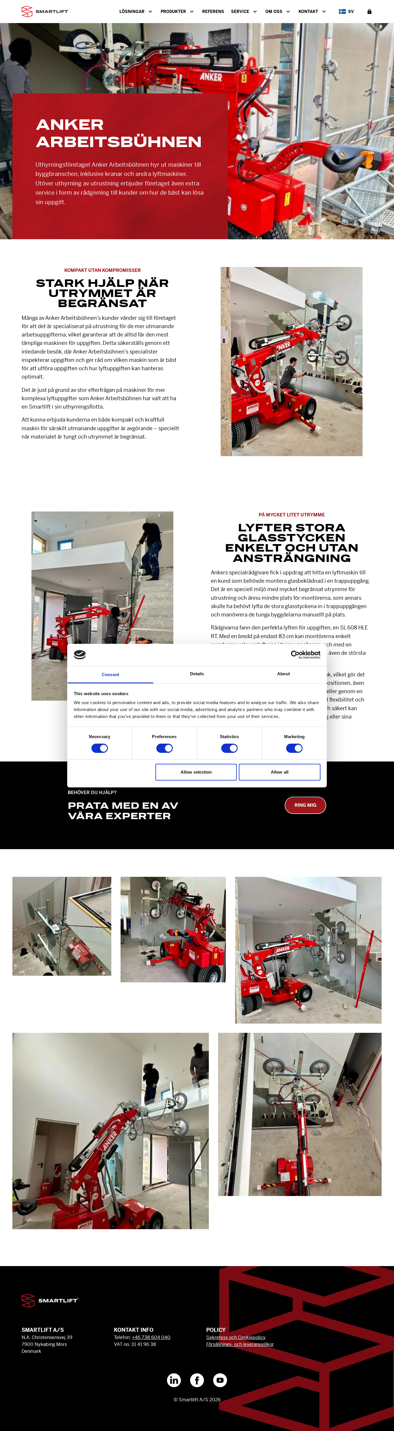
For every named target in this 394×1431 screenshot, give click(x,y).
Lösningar (132, 11)
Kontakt (308, 11)
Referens (213, 11)
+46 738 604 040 (151, 1337)
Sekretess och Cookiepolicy (236, 1337)
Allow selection (196, 772)
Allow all (279, 772)
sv (351, 11)
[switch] (164, 748)
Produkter (173, 11)
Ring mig (305, 805)
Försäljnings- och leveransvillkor (240, 1344)
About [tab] (283, 673)
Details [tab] (197, 673)
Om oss (273, 11)
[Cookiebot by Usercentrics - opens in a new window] (295, 654)
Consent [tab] (110, 674)
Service (240, 11)
